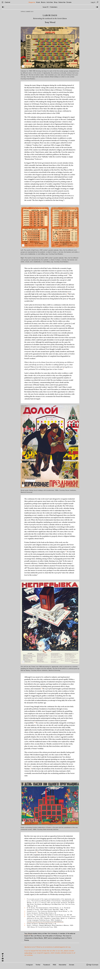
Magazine (32, 2)
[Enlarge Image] (23, 66)
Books (43, 2)
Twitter (38, 965)
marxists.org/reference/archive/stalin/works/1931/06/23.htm (45, 922)
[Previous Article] (3, 7)
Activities (50, 2)
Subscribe (61, 2)
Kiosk (38, 2)
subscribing (28, 953)
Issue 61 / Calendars (50, 7)
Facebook (46, 965)
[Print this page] (3, 961)
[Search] (97, 2)
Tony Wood (28, 933)
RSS (54, 965)
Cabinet (7, 2)
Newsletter (62, 965)
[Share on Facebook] (3, 956)
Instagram (29, 965)
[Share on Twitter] (3, 954)
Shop (55, 2)
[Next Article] (97, 7)
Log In (93, 2)
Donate (68, 2)
